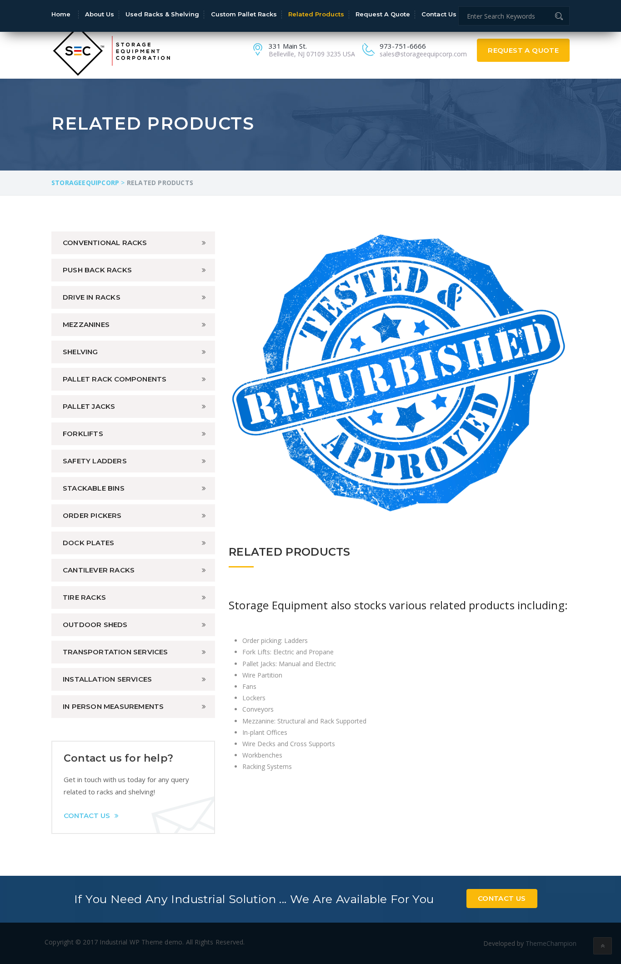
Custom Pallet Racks (244, 14)
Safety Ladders (95, 461)
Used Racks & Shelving (162, 14)
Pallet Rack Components (114, 379)
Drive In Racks (91, 297)
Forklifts (83, 433)
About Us (99, 14)
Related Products (316, 14)
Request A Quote (523, 50)
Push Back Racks (97, 270)
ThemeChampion (551, 943)
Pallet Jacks (89, 406)
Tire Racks (84, 597)
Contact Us (438, 14)
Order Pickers (92, 515)
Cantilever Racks (99, 570)
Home (60, 14)
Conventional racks (105, 242)
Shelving (80, 351)
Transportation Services (115, 652)
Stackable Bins (94, 488)
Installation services (107, 679)
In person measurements (113, 706)
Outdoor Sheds (95, 624)
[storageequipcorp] (111, 49)
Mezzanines (86, 324)
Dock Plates (88, 542)
